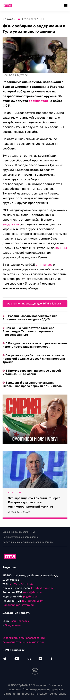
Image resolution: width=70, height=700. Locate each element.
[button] (66, 5)
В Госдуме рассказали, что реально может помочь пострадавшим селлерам (35, 345)
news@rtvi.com (32, 592)
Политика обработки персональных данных (28, 542)
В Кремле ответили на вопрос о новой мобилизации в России (32, 372)
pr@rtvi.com (30, 596)
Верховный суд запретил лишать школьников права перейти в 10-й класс (32, 384)
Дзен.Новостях (19, 621)
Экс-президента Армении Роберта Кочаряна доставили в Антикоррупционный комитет (34, 502)
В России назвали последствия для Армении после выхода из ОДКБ (30, 317)
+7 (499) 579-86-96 (20, 583)
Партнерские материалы (19, 605)
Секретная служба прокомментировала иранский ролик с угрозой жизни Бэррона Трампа (34, 359)
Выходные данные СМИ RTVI (19, 531)
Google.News (13, 625)
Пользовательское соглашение (21, 537)
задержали (11, 224)
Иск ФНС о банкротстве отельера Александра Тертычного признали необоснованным (28, 331)
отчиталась (44, 265)
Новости (9, 19)
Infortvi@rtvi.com (42, 588)
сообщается (38, 101)
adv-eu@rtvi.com (32, 600)
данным (61, 248)
